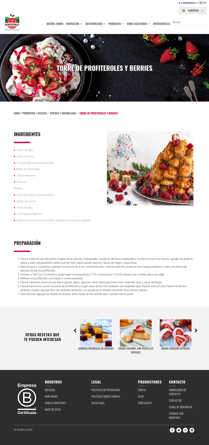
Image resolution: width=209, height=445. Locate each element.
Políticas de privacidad (105, 390)
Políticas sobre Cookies (105, 396)
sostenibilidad (94, 24)
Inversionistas (161, 24)
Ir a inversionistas (187, 2)
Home (17, 113)
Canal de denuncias (180, 407)
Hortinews (51, 396)
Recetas (42, 113)
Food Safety (145, 403)
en (205, 2)
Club (141, 396)
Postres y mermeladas (63, 113)
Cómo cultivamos (137, 24)
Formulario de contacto (177, 392)
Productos (115, 24)
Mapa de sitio (53, 409)
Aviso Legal (98, 403)
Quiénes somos (55, 24)
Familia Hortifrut (55, 403)
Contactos (175, 401)
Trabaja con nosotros (176, 416)
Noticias (50, 390)
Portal (142, 390)
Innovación (73, 24)
